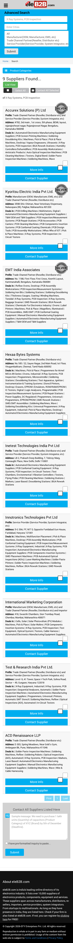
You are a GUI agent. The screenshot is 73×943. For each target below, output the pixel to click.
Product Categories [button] (20, 70)
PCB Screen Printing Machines (31, 135)
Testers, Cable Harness (46, 631)
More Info (36, 170)
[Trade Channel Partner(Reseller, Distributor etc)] (36, 40)
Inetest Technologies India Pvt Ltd (32, 445)
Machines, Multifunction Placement (34, 536)
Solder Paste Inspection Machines (32, 562)
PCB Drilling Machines (27, 210)
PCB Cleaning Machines (27, 224)
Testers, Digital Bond (36, 155)
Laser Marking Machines (38, 559)
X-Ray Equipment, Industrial (30, 546)
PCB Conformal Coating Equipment (33, 468)
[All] (36, 33)
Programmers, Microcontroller (33, 377)
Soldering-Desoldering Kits (18, 406)
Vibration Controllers (43, 474)
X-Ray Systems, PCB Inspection (41, 233)
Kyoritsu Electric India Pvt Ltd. (29, 191)
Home (5, 61)
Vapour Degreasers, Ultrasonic (42, 142)
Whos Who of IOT (51, 230)
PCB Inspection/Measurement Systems (41, 289)
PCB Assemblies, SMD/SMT (19, 312)
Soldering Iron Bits (14, 292)
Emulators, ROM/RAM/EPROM (49, 386)
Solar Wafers (36, 624)
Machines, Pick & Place (35, 139)
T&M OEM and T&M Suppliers (20, 217)
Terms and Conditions (36, 937)
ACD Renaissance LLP (23, 735)
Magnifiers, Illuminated (51, 308)
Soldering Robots (33, 754)
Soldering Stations (34, 292)
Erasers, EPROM (24, 386)
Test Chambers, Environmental (31, 473)
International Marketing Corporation (33, 602)
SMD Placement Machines (18, 556)
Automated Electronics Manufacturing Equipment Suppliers (35, 214)
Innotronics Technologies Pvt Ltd (31, 517)
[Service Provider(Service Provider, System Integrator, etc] (36, 43)
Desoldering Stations (26, 380)
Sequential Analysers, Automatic (34, 689)
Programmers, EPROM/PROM (20, 399)
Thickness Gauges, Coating (25, 295)
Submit (11, 51)
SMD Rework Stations (36, 302)
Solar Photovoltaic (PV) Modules (44, 621)
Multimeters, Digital (49, 210)
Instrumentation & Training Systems (23, 383)
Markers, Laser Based (16, 481)
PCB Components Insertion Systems (46, 552)
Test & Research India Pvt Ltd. (29, 667)
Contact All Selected (47, 90)
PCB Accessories (47, 220)
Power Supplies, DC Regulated (20, 396)
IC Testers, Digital (14, 390)
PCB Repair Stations (26, 220)
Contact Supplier (36, 178)
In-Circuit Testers (41, 471)
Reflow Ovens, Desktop (28, 285)
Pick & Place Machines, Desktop (45, 409)
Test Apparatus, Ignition (50, 380)
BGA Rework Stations (44, 145)
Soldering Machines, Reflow (44, 699)
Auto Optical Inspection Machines (44, 152)
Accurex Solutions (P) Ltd (25, 110)
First (49, 798)
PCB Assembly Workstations (47, 149)
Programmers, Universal (50, 396)
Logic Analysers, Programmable (41, 390)
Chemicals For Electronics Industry (33, 305)
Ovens (56, 305)
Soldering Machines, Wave (41, 158)
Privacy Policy (56, 937)
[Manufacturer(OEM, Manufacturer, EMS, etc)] (36, 37)
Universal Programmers (45, 406)
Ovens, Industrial (31, 373)
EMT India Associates (22, 269)
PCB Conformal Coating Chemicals (33, 227)
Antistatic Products (15, 152)
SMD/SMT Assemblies (16, 403)
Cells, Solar (21, 621)
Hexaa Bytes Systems (22, 354)
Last (65, 798)
